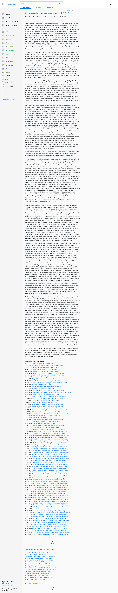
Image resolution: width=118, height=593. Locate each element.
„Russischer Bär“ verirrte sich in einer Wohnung (39, 577)
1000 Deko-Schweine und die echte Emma (38, 571)
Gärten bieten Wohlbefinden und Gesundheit (38, 558)
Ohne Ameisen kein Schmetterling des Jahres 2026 (40, 569)
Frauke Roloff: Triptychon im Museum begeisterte (40, 556)
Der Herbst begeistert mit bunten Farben (37, 573)
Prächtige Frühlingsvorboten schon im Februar (39, 566)
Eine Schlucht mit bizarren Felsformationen (37, 562)
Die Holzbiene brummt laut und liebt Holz (37, 554)
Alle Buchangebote (8, 100)
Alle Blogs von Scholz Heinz (34, 583)
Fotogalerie (49, 7)
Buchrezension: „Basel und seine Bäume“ (37, 575)
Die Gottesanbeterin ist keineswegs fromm (37, 552)
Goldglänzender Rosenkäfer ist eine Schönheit (39, 560)
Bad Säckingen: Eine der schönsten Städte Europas (40, 568)
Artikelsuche (37, 7)
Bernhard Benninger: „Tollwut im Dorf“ (36, 579)
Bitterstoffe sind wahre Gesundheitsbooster (38, 564)
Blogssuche (26, 7)
